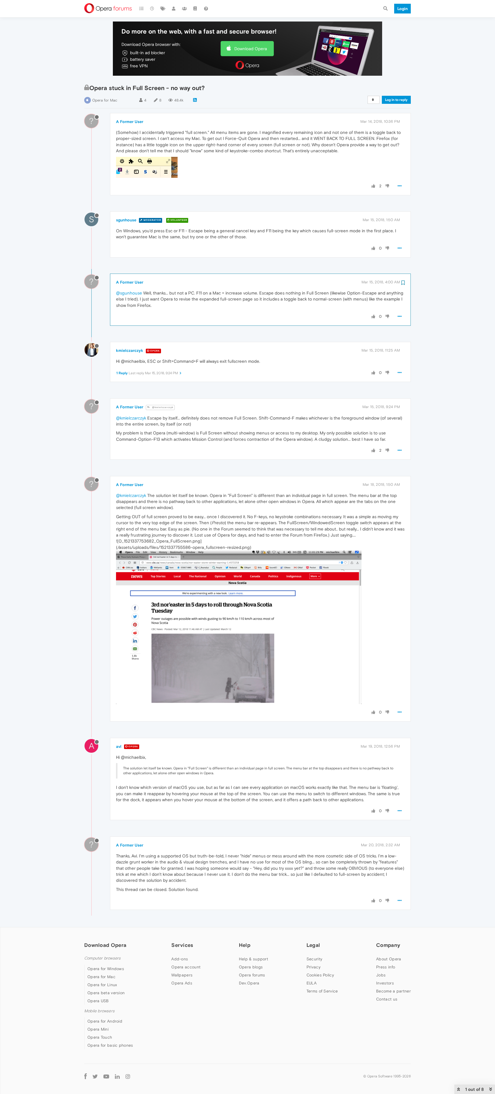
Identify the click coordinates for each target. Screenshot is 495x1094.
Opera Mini (98, 1029)
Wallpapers (181, 975)
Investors (385, 983)
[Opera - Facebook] (85, 1076)
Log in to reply (396, 100)
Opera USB (98, 1001)
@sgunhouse (129, 292)
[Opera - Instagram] (128, 1076)
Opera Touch (99, 1037)
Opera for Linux (102, 984)
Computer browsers (102, 958)
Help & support (253, 959)
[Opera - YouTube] (106, 1076)
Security (314, 959)
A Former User (129, 121)
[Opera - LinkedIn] (117, 1076)
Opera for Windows (105, 968)
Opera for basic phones (110, 1045)
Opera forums (252, 975)
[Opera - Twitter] (95, 1076)
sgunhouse (126, 220)
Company (388, 945)
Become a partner (393, 991)
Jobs (381, 975)
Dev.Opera (249, 983)
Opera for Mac (104, 100)
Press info (385, 967)
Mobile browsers (99, 1011)
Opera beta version (106, 992)
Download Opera (250, 48)
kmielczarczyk (129, 350)
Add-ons (179, 959)
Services (182, 945)
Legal (313, 945)
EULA (312, 983)
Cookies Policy (320, 975)
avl (118, 746)
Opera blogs (251, 967)
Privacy (314, 967)
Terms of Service (322, 991)
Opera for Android (104, 1021)
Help (244, 945)
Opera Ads (181, 983)
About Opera (388, 959)
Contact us (386, 999)
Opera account (186, 967)
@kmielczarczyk (162, 407)
